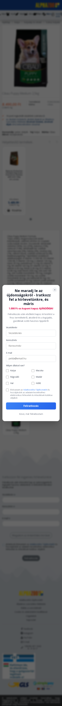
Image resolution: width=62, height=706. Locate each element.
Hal (11, 383)
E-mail (9, 353)
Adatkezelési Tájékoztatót (35, 389)
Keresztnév (11, 340)
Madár (39, 377)
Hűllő (38, 383)
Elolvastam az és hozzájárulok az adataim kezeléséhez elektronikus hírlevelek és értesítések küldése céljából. (31, 393)
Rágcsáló (14, 377)
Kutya (13, 370)
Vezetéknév (11, 327)
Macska (39, 370)
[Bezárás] (54, 289)
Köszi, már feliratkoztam (31, 413)
